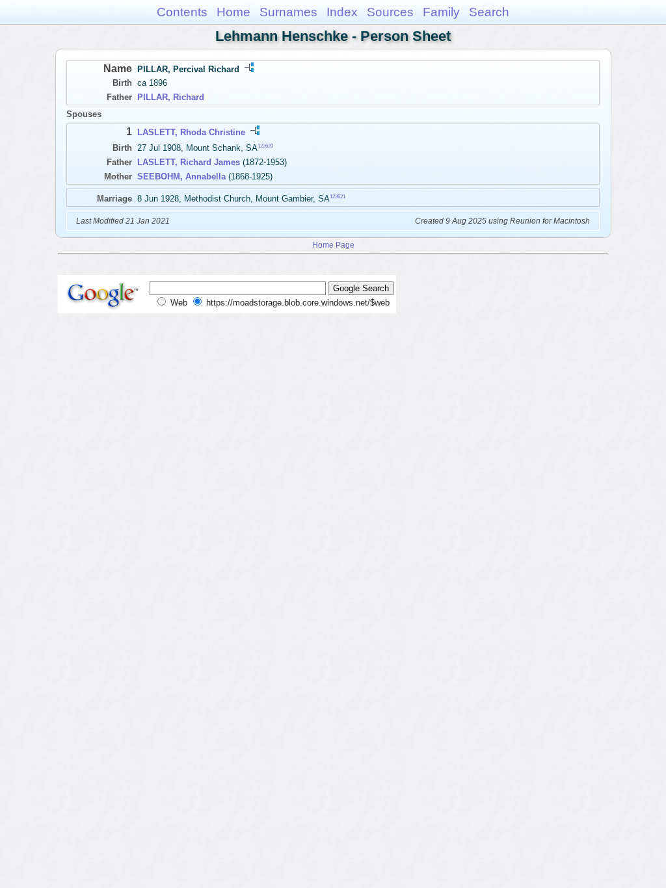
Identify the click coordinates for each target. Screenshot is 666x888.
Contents (182, 12)
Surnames (288, 12)
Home (233, 12)
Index (342, 12)
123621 (337, 196)
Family (441, 12)
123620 (265, 146)
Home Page (333, 245)
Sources (390, 12)
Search (489, 12)
